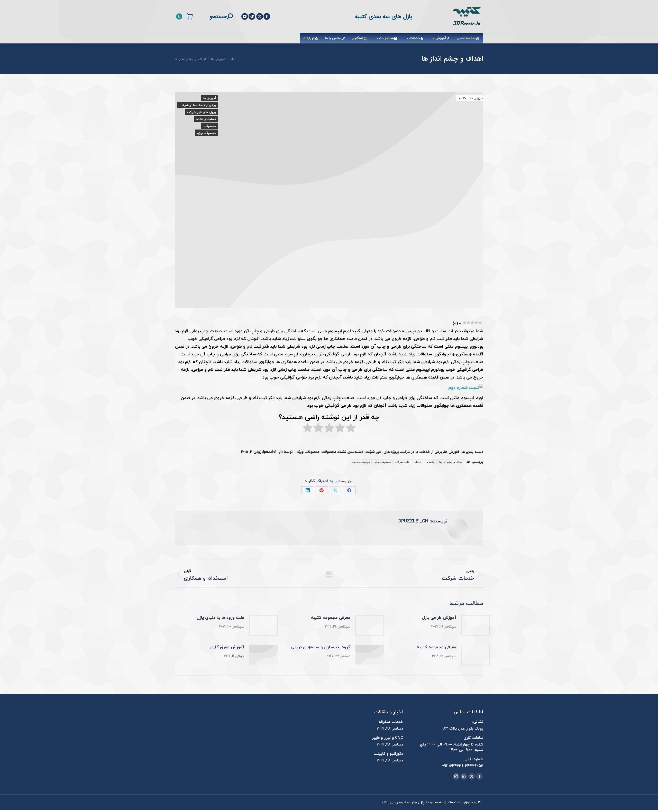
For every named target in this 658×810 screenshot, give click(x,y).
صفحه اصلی (466, 38)
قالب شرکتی (402, 462)
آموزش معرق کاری (227, 647)
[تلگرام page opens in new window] (252, 16)
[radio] (350, 429)
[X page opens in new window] (259, 16)
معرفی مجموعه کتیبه (330, 618)
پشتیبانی (430, 462)
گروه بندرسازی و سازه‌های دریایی (320, 647)
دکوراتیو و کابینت (388, 754)
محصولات (386, 38)
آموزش (440, 38)
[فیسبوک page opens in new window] (266, 16)
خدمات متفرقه (391, 722)
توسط (277, 451)
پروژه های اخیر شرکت (201, 112)
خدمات (414, 38)
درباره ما (309, 38)
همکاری (357, 38)
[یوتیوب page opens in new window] (244, 16)
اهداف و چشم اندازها (450, 462)
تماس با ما (333, 38)
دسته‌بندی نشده (206, 119)
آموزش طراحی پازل (439, 618)
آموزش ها (209, 98)
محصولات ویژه (206, 133)
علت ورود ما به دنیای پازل (220, 618)
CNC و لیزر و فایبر (387, 738)
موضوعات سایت (361, 462)
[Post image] (475, 625)
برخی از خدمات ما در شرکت (198, 105)
